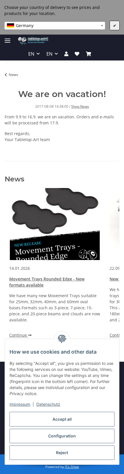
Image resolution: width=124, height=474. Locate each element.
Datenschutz (48, 404)
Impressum (20, 404)
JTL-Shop (72, 466)
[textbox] (55, 25)
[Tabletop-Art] (33, 41)
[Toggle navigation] (7, 38)
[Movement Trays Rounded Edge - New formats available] (54, 224)
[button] (66, 54)
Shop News (80, 106)
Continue (18, 335)
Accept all (62, 419)
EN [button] (31, 54)
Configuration (62, 435)
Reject (62, 452)
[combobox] (54, 26)
